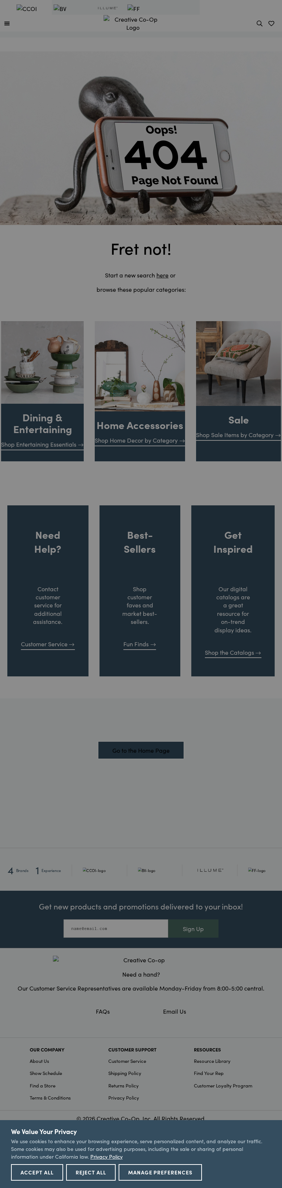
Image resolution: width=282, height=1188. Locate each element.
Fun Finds (136, 644)
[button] (7, 23)
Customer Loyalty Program (223, 1085)
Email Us (174, 1011)
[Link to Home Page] (133, 22)
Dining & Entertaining (42, 423)
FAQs (103, 1011)
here (162, 275)
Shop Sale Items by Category (235, 434)
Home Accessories (140, 424)
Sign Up (193, 928)
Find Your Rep (209, 1072)
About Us (39, 1060)
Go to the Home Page (141, 750)
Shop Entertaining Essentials (38, 444)
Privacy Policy (123, 1097)
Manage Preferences (160, 1172)
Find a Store (42, 1085)
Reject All (91, 1172)
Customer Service (44, 644)
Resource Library (212, 1060)
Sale (238, 419)
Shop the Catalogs (229, 652)
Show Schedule (46, 1072)
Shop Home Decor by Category (136, 440)
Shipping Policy (124, 1072)
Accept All (37, 1172)
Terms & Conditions (50, 1097)
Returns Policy (123, 1085)
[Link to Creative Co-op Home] (141, 960)
